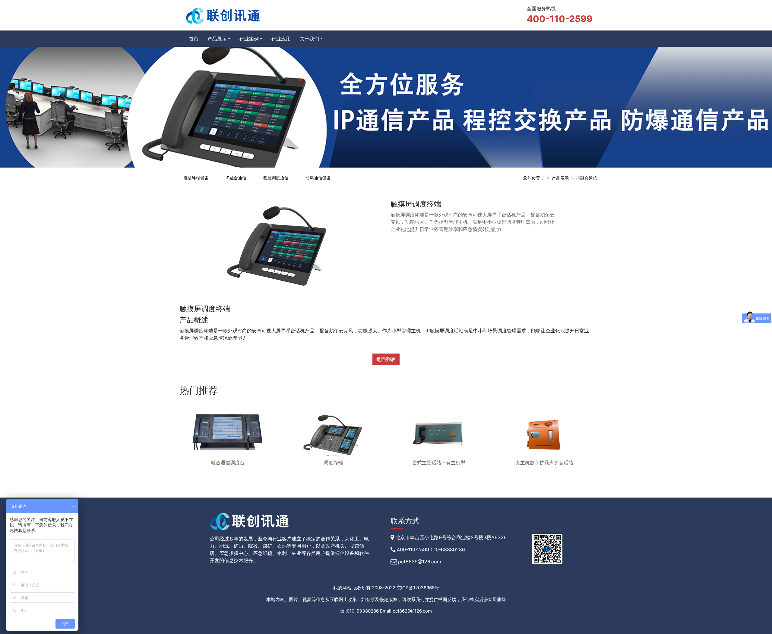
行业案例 (249, 39)
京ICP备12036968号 (418, 588)
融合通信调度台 (228, 462)
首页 (193, 39)
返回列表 (386, 359)
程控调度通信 (276, 177)
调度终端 (333, 462)
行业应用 (281, 39)
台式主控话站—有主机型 (438, 462)
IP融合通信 (236, 177)
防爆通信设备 (318, 177)
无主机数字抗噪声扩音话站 (544, 462)
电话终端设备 (196, 177)
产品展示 (217, 39)
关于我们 (309, 39)
